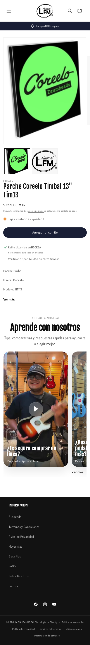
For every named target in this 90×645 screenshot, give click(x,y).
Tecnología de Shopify (46, 622)
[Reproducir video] (36, 409)
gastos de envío (36, 210)
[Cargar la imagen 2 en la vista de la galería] (45, 161)
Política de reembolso (73, 622)
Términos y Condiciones (24, 527)
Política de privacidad (23, 629)
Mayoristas (15, 546)
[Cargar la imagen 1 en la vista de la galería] (17, 161)
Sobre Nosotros (19, 576)
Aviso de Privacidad (21, 536)
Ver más (9, 299)
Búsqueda (15, 516)
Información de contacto (47, 635)
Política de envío (73, 629)
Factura (13, 586)
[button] (9, 11)
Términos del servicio (50, 629)
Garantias (15, 556)
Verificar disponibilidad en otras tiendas (33, 259)
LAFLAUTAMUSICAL (25, 622)
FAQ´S (12, 566)
